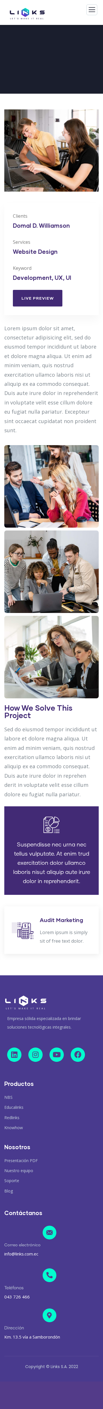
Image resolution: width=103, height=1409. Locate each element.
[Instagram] (35, 1055)
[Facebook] (78, 1055)
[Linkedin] (14, 1055)
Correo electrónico (22, 1245)
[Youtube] (56, 1055)
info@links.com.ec (21, 1254)
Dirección (14, 1328)
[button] (96, 155)
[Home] (25, 1002)
